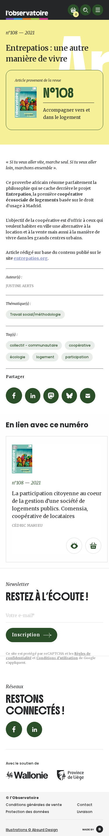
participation (77, 356)
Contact (84, 804)
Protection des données (27, 811)
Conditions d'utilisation (57, 658)
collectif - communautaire (34, 345)
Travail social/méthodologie (35, 314)
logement (45, 356)
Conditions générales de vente (34, 804)
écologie (17, 356)
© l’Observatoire (22, 797)
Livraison (84, 811)
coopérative (80, 345)
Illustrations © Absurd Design (32, 829)
